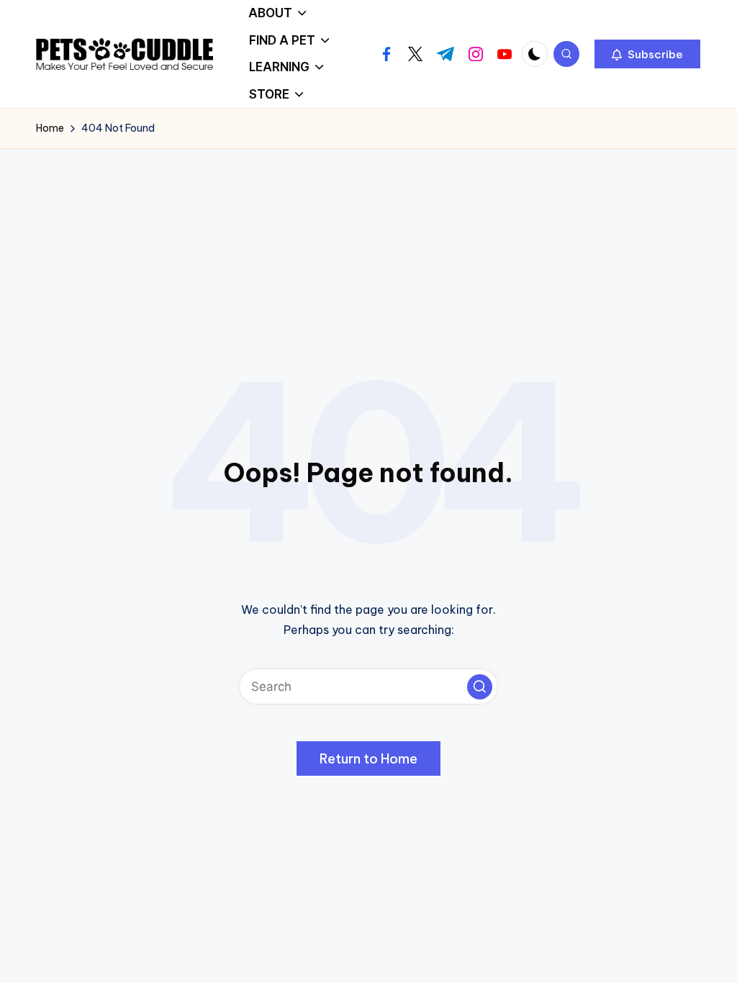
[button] (647, 54)
